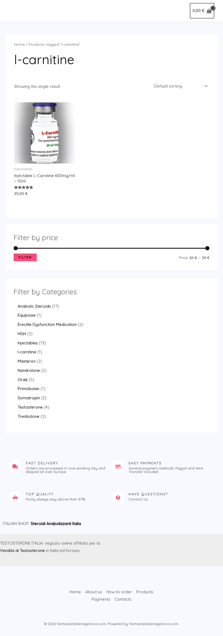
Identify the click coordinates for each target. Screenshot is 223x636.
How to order (119, 591)
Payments (101, 599)
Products (144, 591)
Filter (25, 257)
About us (93, 591)
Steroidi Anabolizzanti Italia (56, 523)
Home (19, 44)
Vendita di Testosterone (22, 550)
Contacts (122, 599)
